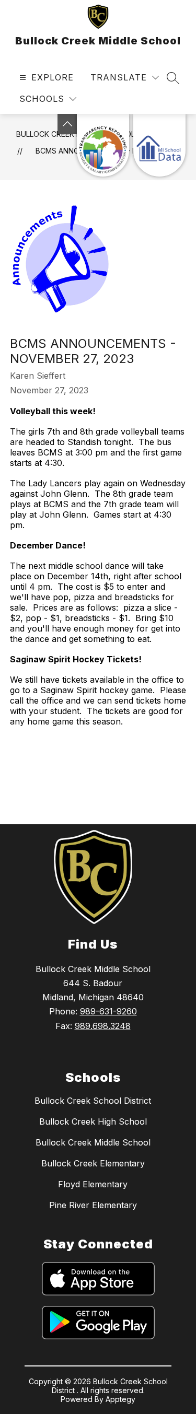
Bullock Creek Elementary (93, 1163)
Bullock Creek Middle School (93, 1142)
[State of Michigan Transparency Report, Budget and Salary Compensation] (103, 145)
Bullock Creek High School (93, 1121)
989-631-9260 (108, 1011)
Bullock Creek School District (92, 1100)
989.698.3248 (103, 1026)
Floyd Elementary (93, 1184)
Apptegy (120, 1399)
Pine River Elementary (93, 1205)
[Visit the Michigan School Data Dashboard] (159, 145)
